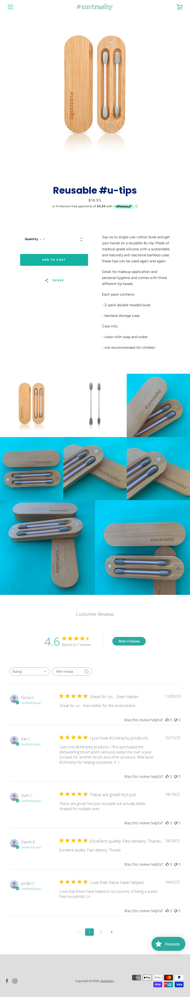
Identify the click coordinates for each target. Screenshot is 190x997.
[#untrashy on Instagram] (15, 981)
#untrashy (107, 981)
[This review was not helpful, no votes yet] (175, 719)
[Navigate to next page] (111, 932)
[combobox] (30, 671)
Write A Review (129, 641)
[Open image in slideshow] (95, 89)
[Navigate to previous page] (78, 932)
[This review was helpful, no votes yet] (167, 719)
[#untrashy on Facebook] (7, 981)
